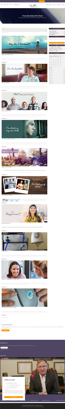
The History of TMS (7, 195)
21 (51, 62)
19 (60, 61)
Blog (54, 4)
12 (60, 59)
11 (58, 59)
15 (53, 61)
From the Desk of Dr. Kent (54, 33)
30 (51, 57)
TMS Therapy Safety (23, 400)
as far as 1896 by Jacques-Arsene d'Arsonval (31, 200)
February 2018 (51, 75)
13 (49, 61)
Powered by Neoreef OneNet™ (39, 406)
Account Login (23, 406)
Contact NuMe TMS (4, 347)
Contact (63, 4)
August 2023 (51, 70)
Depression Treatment (45, 400)
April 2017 (50, 78)
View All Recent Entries (53, 30)
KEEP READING (4, 62)
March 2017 (51, 80)
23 (55, 62)
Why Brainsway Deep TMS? (9, 307)
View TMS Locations (5, 330)
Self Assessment (42, 1)
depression (59, 47)
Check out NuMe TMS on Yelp (4, 349)
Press (10, 4)
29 (49, 57)
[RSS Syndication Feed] (46, 30)
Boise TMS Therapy (3, 400)
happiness (51, 50)
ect (54, 50)
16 (55, 61)
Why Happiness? (6, 223)
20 (49, 62)
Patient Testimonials (53, 31)
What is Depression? (49, 4)
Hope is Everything (7, 167)
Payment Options (29, 1)
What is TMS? (6, 4)
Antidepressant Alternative (60, 400)
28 (51, 64)
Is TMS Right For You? (16, 4)
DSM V (57, 50)
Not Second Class (6, 111)
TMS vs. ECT (5, 251)
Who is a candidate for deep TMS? (10, 279)
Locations (33, 1)
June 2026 (50, 69)
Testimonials (58, 4)
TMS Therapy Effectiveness (34, 400)
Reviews (37, 1)
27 (49, 64)
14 (51, 61)
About (2, 4)
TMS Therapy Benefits (13, 400)
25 (58, 62)
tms (55, 47)
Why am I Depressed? (7, 54)
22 (53, 62)
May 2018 (50, 72)
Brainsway (60, 48)
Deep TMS (52, 47)
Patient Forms (24, 1)
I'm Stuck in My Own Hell (8, 139)
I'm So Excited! (5, 82)
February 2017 (51, 81)
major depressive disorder (53, 48)
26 (60, 62)
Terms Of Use (32, 406)
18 (58, 61)
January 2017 (51, 83)
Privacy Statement (27, 406)
